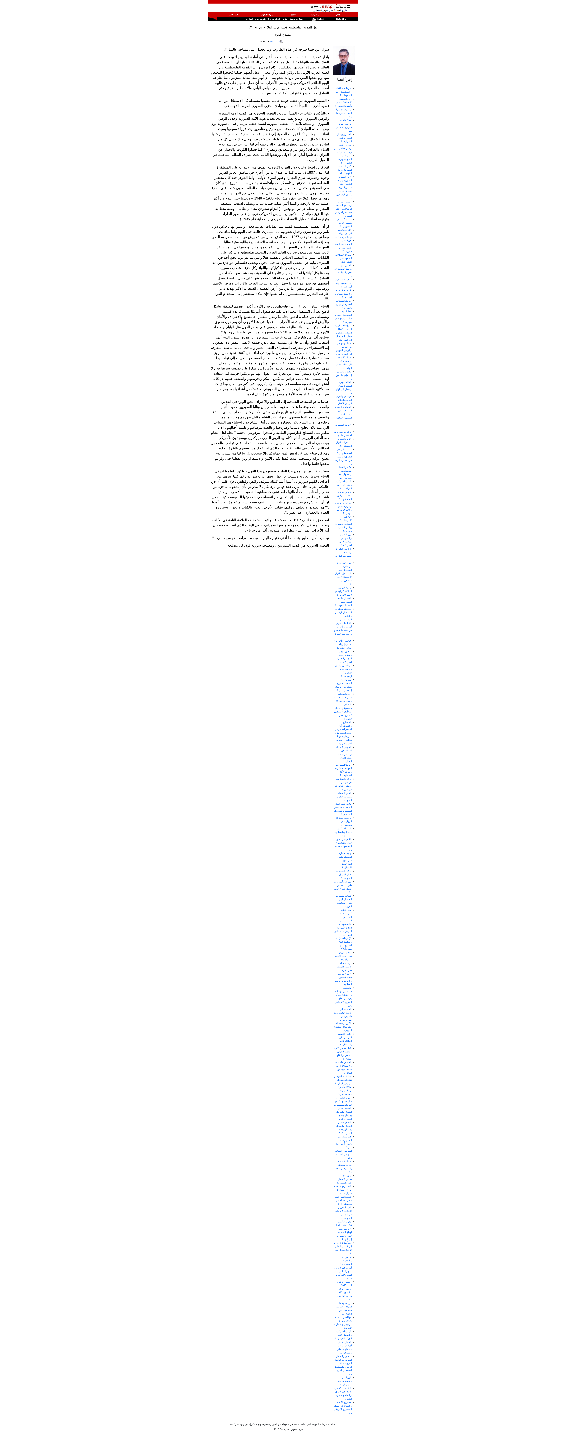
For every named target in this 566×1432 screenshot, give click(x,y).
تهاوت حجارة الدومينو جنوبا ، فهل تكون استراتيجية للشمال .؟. (344, 860)
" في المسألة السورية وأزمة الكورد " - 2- (345, 170)
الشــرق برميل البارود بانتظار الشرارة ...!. (344, 138)
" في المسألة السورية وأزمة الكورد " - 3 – (345, 159)
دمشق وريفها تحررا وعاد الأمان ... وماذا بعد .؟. (343, 956)
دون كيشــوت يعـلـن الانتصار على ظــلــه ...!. (344, 1179)
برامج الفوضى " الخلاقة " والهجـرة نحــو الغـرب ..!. (343, 591)
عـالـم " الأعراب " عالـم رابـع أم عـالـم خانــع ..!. (343, 644)
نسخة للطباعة (274, 42)
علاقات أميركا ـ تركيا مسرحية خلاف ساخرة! (344, 1090)
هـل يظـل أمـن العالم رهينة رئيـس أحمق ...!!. (343, 1140)
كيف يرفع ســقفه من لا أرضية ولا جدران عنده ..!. (343, 1190)
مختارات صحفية (296, 19)
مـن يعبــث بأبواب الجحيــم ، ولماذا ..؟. (343, 113)
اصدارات (249, 19)
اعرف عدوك (275, 19)
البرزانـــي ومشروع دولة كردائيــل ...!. (345, 1381)
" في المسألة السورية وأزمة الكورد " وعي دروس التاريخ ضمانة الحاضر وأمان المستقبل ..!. (344, 187)
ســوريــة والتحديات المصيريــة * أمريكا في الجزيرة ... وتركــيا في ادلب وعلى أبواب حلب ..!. (343, 1267)
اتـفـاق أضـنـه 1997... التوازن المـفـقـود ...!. (344, 495)
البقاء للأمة (233, 14)
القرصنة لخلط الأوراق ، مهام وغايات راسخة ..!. (343, 233)
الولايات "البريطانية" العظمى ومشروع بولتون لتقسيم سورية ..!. (343, 524)
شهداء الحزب (267, 14)
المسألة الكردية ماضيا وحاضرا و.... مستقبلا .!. (343, 832)
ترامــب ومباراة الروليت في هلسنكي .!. (344, 821)
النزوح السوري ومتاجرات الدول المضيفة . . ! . (344, 442)
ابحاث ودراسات (261, 19)
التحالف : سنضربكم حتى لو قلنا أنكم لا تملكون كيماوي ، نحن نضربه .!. (343, 711)
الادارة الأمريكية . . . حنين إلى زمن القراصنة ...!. (343, 485)
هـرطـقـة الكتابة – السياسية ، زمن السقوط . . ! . (343, 92)
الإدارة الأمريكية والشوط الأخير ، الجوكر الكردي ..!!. (343, 1335)
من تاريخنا (315, 14)
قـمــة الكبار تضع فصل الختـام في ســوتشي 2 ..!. (343, 1200)
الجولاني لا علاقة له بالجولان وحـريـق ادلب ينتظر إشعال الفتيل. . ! (343, 754)
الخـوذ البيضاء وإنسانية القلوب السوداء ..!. (344, 796)
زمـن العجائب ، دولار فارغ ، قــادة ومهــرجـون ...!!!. (343, 697)
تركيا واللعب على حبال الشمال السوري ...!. (343, 874)
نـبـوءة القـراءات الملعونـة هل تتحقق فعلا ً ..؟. (343, 258)
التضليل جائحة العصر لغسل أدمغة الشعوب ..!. (343, 602)
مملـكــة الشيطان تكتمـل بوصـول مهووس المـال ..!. (343, 1080)
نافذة (293, 14)
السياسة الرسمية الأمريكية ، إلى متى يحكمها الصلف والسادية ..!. (343, 414)
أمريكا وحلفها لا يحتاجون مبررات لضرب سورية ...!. (343, 740)
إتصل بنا (320, 19)
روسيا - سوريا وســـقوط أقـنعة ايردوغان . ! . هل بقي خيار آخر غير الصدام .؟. (343, 208)
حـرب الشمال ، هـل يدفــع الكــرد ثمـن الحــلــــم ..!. (343, 1101)
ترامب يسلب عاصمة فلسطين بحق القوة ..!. (344, 966)
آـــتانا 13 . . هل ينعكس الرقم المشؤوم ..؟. (344, 223)
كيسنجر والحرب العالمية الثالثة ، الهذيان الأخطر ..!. (343, 400)
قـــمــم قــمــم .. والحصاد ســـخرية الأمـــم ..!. (343, 293)
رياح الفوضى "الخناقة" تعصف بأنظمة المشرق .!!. (343, 102)
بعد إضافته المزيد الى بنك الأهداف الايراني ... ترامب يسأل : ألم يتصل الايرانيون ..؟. (343, 332)
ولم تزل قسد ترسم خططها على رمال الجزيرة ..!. (343, 148)
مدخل (338, 14)
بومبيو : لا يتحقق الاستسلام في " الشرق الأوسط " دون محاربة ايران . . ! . (343, 456)
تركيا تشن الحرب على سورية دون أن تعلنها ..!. (343, 283)
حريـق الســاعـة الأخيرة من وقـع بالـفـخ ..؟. (343, 304)
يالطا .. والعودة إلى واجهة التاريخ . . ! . (343, 375)
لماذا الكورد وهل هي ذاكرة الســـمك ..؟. (343, 566)
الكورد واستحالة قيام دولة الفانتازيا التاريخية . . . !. (343, 1027)
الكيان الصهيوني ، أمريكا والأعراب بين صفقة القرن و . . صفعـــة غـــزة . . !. (343, 630)
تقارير (285, 19)
